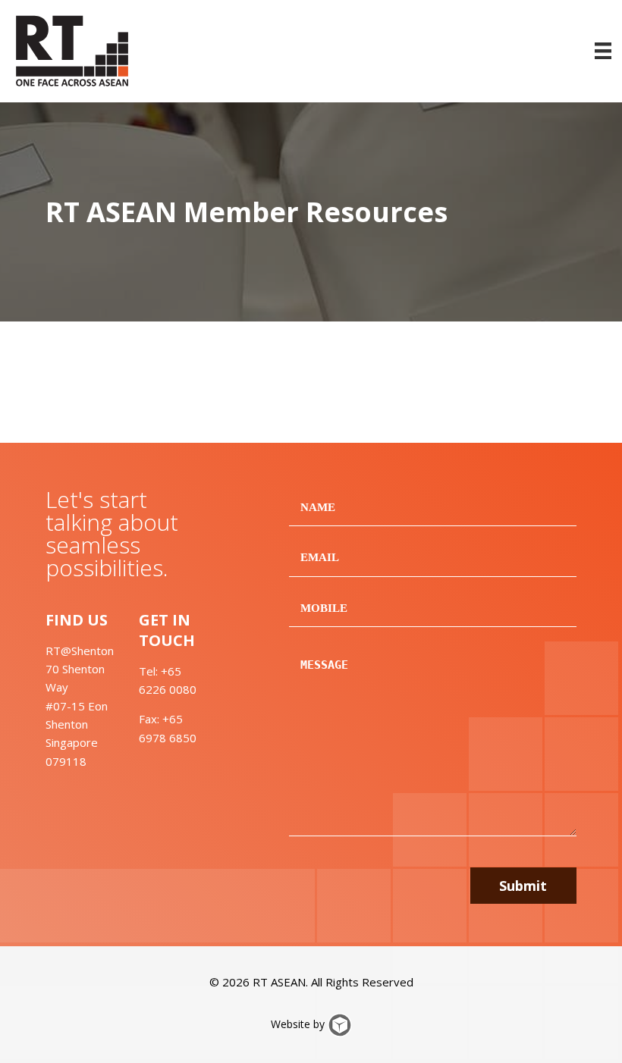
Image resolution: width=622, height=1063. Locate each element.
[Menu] (603, 51)
